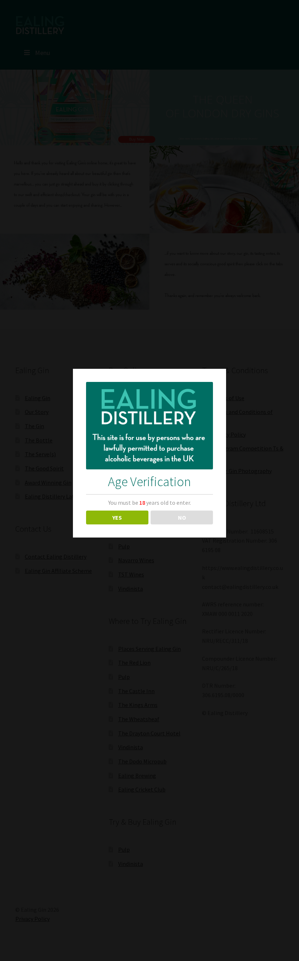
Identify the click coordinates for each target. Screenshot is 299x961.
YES (117, 517)
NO (182, 517)
